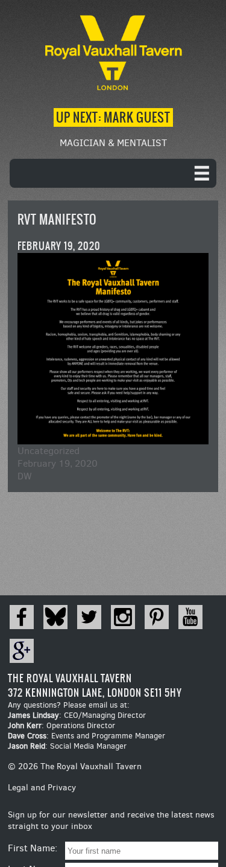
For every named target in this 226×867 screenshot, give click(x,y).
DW (24, 476)
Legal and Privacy (42, 787)
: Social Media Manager (67, 746)
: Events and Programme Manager (86, 736)
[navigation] (113, 173)
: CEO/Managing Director (77, 715)
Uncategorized (48, 450)
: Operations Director (61, 725)
